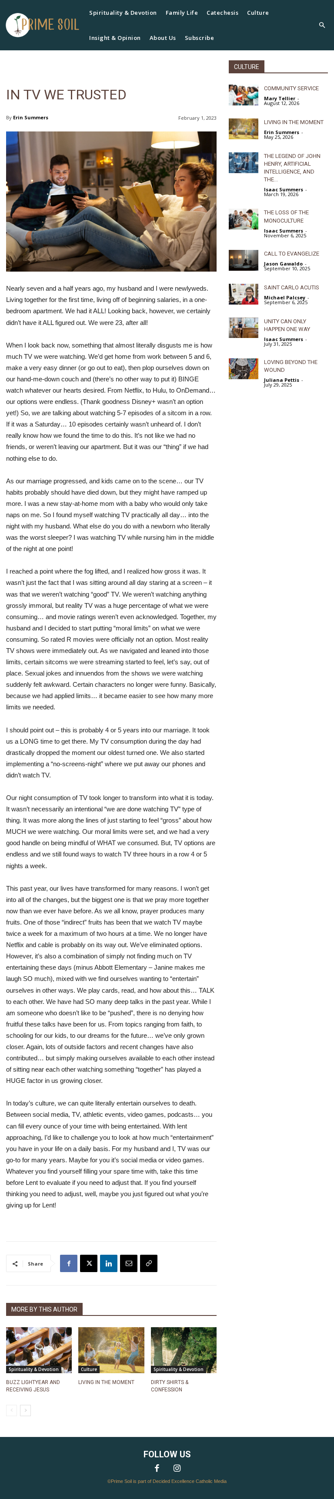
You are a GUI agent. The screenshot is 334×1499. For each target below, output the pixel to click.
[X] (88, 1263)
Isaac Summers (283, 189)
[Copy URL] (148, 1263)
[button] (322, 25)
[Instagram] (177, 1469)
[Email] (128, 1263)
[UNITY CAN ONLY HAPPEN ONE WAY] (243, 328)
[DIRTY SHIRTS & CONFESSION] (184, 1350)
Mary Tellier (279, 98)
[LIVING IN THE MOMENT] (111, 1350)
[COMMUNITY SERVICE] (243, 95)
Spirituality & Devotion (34, 1369)
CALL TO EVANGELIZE (291, 253)
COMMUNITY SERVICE (291, 88)
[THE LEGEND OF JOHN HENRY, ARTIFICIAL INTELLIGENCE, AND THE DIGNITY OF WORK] (243, 162)
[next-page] (25, 1410)
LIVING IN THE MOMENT (106, 1382)
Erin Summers (30, 117)
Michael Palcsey (284, 297)
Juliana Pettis (281, 380)
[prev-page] (11, 1410)
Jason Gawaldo (283, 263)
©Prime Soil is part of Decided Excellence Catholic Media (167, 1481)
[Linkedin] (108, 1263)
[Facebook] (68, 1263)
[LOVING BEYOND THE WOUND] (243, 368)
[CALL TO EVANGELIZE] (243, 260)
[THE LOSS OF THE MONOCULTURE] (243, 219)
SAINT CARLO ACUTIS (291, 287)
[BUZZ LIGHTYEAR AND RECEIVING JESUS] (39, 1350)
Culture (89, 1369)
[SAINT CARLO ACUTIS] (243, 294)
